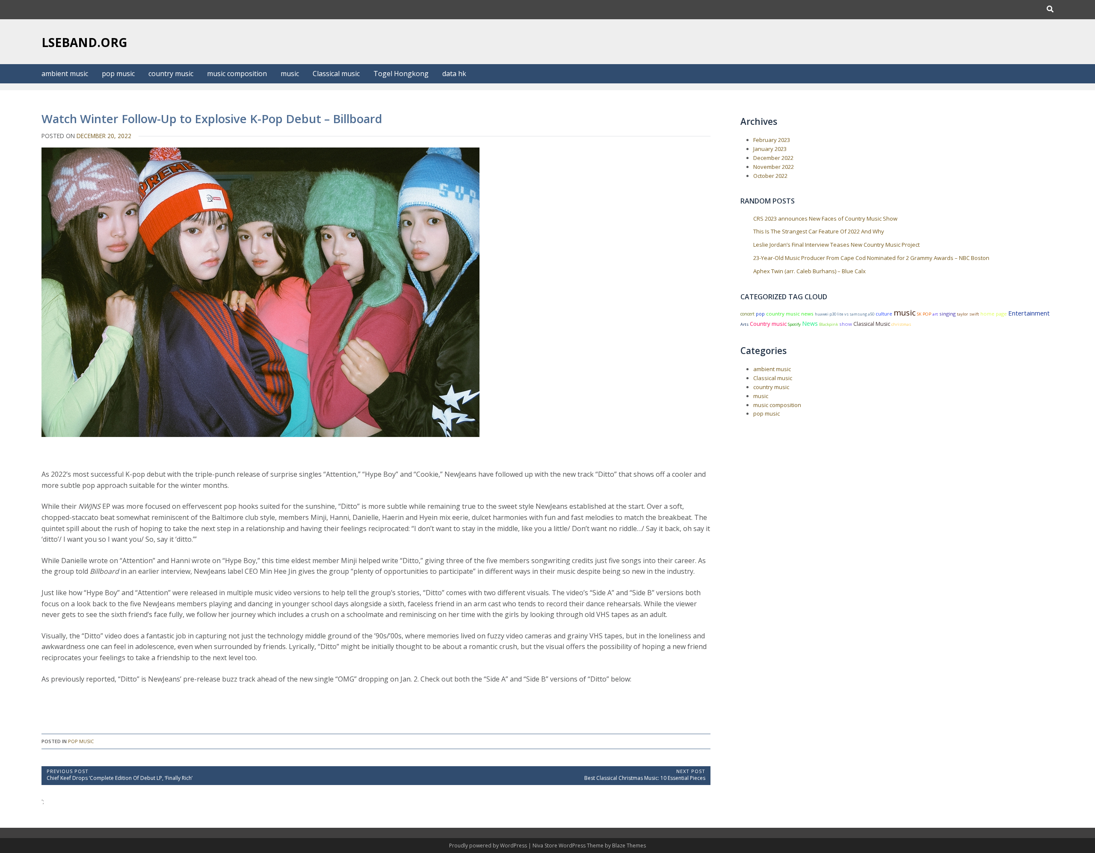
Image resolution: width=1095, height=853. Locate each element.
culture (884, 313)
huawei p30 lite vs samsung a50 (844, 314)
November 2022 (773, 167)
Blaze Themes (629, 845)
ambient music (64, 73)
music (290, 73)
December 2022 (773, 158)
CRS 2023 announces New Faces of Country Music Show (825, 218)
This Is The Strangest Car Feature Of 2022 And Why (818, 231)
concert (747, 314)
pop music (118, 73)
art (935, 314)
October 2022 (770, 176)
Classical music (336, 73)
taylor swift (968, 314)
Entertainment (1029, 313)
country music (170, 73)
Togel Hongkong (401, 73)
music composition (237, 73)
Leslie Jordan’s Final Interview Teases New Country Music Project (836, 244)
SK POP (924, 314)
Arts (744, 324)
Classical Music (871, 324)
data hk (454, 73)
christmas (901, 324)
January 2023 (770, 149)
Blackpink (828, 324)
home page (993, 313)
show (845, 324)
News (810, 323)
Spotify (794, 324)
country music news (790, 313)
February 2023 (771, 140)
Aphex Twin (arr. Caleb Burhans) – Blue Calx (809, 271)
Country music (768, 324)
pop (760, 314)
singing (947, 313)
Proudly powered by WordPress (488, 845)
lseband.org (84, 42)
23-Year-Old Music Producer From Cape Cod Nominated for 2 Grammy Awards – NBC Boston (871, 258)
